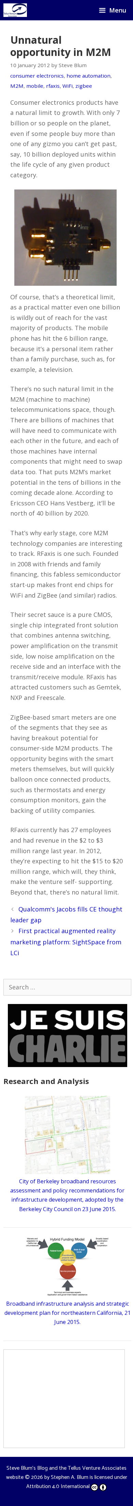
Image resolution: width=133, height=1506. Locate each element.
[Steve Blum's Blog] (15, 10)
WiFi (67, 85)
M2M (17, 85)
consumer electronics (37, 75)
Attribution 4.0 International (58, 1486)
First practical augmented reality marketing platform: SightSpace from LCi (65, 942)
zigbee (83, 85)
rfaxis (53, 85)
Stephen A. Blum (69, 1477)
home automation (88, 75)
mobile (34, 85)
